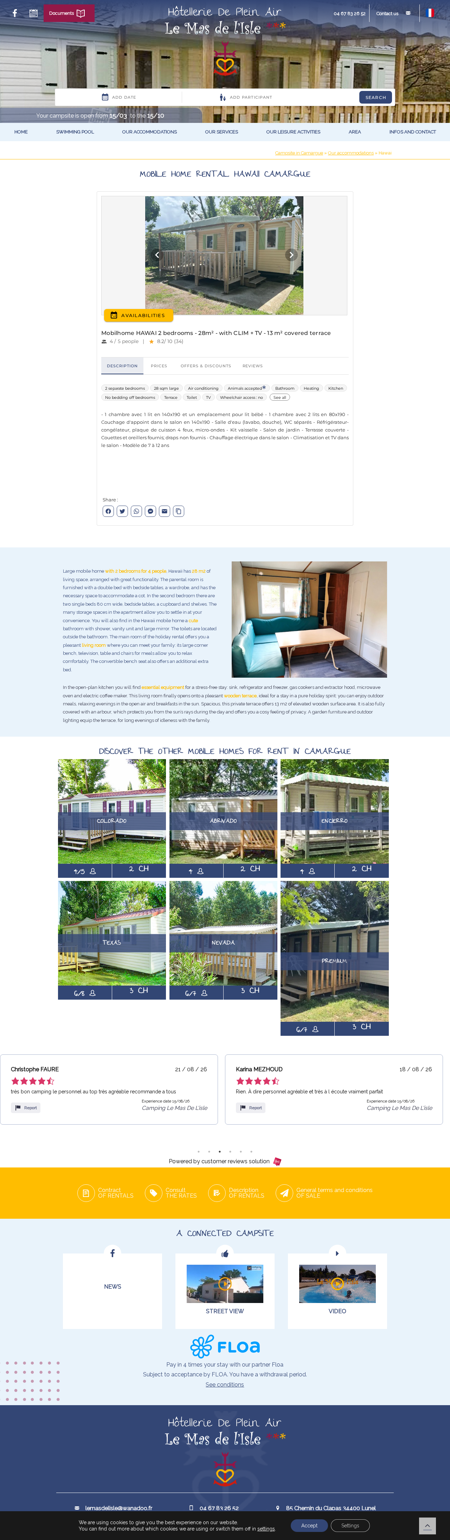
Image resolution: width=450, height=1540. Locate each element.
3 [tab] (219, 1151)
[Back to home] (225, 42)
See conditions (225, 1384)
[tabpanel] (115, 1089)
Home (21, 131)
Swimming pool (75, 131)
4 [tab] (230, 1151)
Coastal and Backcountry (368, 176)
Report (36, 1107)
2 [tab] (209, 1151)
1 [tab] (198, 1151)
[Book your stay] (33, 13)
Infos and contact (413, 131)
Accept (309, 1525)
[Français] (430, 15)
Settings (350, 1525)
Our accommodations (149, 131)
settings (266, 1529)
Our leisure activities (293, 131)
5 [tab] (240, 1151)
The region (365, 159)
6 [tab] (251, 1151)
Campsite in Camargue (299, 153)
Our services (221, 131)
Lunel (359, 147)
